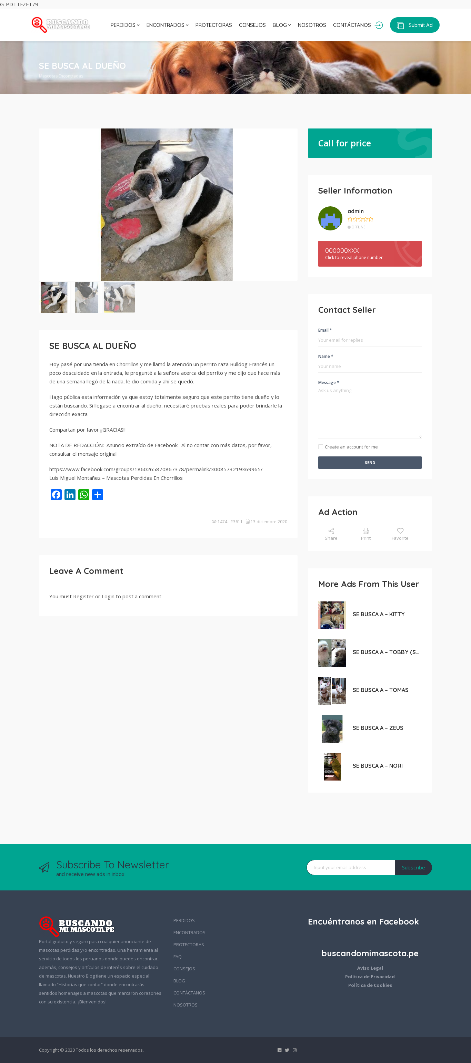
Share (331, 538)
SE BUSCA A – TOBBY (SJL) (387, 652)
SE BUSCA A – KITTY (379, 614)
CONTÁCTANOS (352, 25)
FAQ (177, 956)
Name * (325, 356)
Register (83, 596)
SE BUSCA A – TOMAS (381, 690)
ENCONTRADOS (166, 25)
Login (108, 596)
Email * (325, 330)
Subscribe (413, 867)
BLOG (280, 25)
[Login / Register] (378, 25)
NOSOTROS (312, 25)
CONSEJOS (252, 25)
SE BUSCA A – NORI (378, 765)
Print (366, 538)
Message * (328, 382)
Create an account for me (351, 447)
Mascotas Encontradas (61, 76)
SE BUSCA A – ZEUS (378, 727)
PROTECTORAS (214, 25)
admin (356, 211)
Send (370, 462)
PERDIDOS (124, 25)
